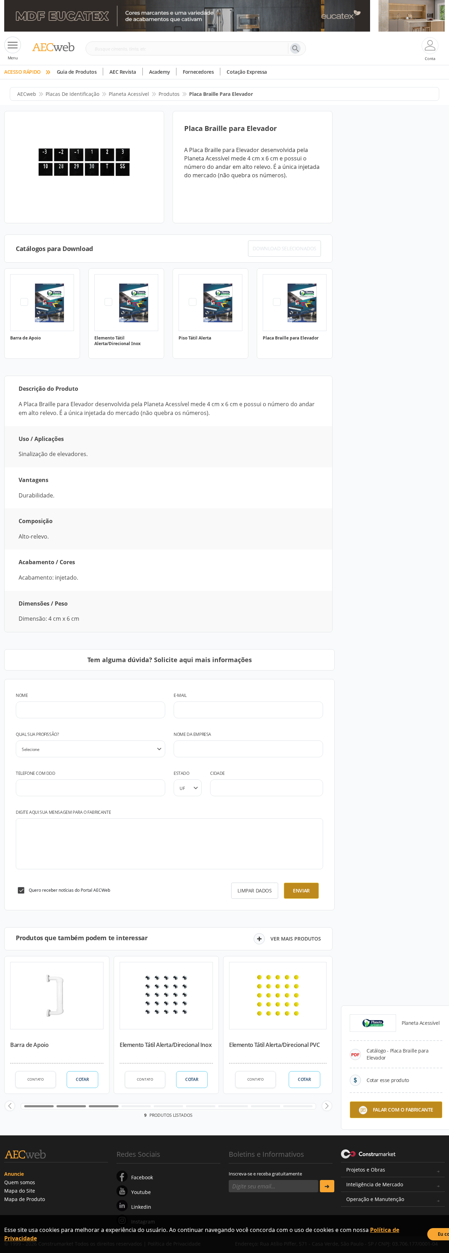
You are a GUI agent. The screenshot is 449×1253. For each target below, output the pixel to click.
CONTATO (35, 1079)
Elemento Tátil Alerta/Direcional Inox (166, 1045)
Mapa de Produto (24, 1199)
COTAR (82, 1079)
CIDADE (217, 773)
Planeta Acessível (129, 94)
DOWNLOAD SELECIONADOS (284, 248)
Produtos (169, 94)
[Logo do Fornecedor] (373, 1023)
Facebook (142, 1177)
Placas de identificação (72, 94)
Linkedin (141, 1206)
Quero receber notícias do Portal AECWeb (69, 890)
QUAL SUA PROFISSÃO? (37, 734)
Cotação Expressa (247, 71)
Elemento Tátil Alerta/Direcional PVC (274, 1045)
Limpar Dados (254, 890)
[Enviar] (327, 1186)
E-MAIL (180, 695)
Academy (159, 71)
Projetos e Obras (365, 1169)
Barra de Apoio (29, 1045)
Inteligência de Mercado (374, 1184)
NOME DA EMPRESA (192, 734)
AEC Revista (122, 71)
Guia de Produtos (77, 71)
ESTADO (181, 773)
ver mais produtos (295, 938)
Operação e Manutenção (375, 1199)
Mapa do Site (19, 1190)
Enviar (301, 890)
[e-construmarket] (368, 1154)
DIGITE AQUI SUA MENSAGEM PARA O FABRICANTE (63, 812)
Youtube (141, 1192)
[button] (9, 1106)
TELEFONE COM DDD (35, 773)
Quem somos (19, 1182)
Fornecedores (198, 71)
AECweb (26, 94)
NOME (22, 695)
